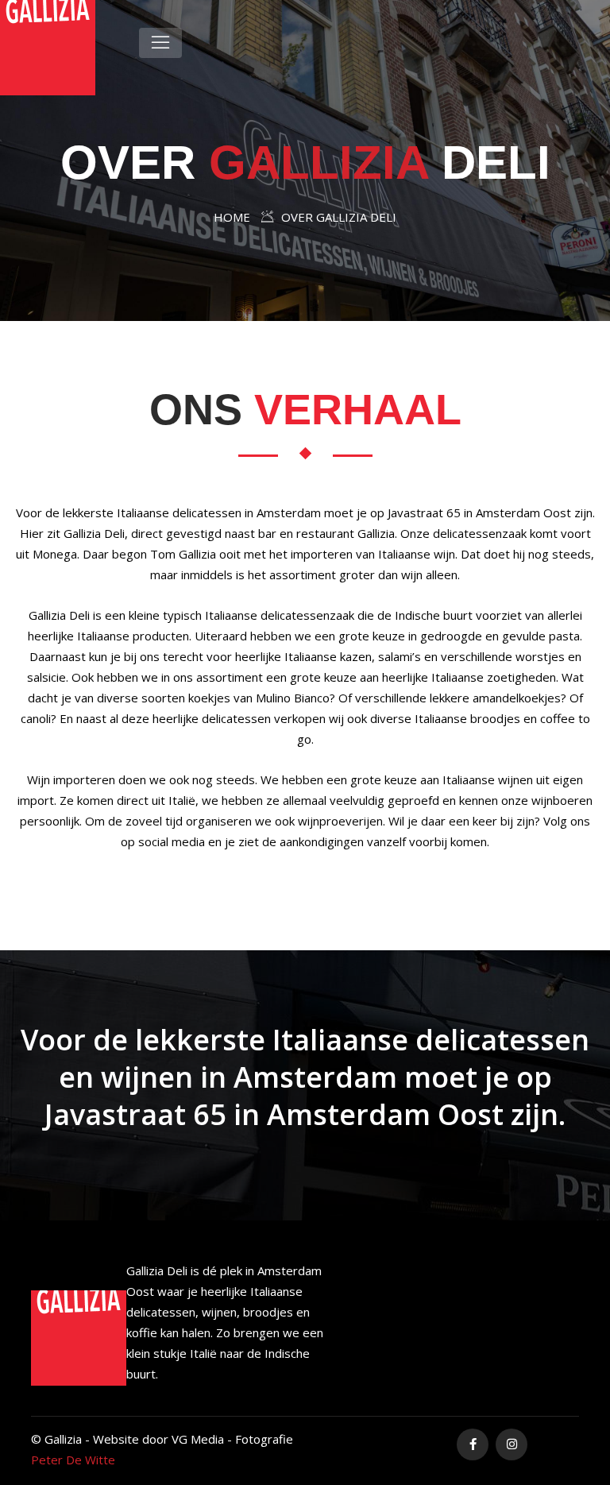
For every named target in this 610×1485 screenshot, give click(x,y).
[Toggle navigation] (160, 43)
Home (232, 217)
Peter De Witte (73, 1460)
